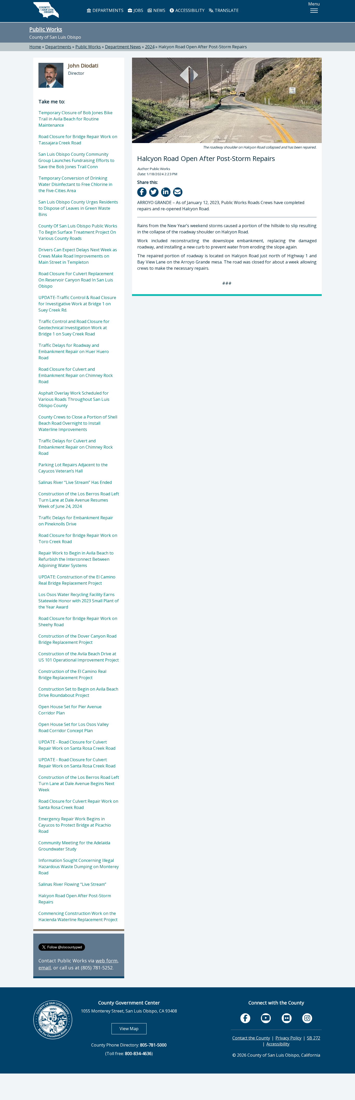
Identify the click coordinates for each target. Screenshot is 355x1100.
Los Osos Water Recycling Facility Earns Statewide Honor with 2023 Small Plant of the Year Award (78, 601)
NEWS (158, 10)
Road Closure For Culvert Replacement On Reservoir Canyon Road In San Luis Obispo (75, 280)
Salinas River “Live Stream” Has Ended (75, 482)
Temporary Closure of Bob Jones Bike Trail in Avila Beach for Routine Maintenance (75, 119)
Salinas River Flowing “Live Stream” (72, 884)
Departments (58, 47)
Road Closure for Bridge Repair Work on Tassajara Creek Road (77, 140)
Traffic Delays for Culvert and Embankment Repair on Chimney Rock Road (75, 447)
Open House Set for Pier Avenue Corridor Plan (70, 710)
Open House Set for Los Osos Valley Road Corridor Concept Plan (73, 727)
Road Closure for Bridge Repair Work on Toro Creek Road (77, 538)
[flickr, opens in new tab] (286, 1018)
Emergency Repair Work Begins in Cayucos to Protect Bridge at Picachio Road (74, 825)
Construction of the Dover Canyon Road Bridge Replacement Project (77, 639)
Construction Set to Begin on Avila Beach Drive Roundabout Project (78, 692)
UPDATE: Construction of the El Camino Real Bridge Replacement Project (76, 580)
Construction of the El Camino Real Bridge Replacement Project (72, 674)
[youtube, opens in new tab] (266, 1018)
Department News (123, 47)
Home (35, 47)
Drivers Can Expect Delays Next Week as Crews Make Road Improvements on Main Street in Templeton (77, 256)
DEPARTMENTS (107, 10)
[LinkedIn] (166, 192)
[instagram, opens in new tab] (307, 1018)
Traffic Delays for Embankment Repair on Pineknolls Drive (75, 521)
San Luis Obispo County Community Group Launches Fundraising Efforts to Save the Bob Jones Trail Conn (76, 160)
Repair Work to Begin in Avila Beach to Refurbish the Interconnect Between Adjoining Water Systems (76, 559)
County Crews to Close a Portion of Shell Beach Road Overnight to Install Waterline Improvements (77, 423)
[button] (313, 11)
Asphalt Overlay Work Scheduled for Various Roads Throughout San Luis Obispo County (73, 399)
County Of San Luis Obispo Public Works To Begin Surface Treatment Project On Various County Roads (77, 232)
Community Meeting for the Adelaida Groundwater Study (74, 846)
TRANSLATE (226, 10)
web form (106, 960)
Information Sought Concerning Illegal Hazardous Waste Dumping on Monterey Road (78, 867)
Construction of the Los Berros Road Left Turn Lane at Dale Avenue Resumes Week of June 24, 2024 (78, 500)
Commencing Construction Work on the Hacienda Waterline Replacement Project (77, 916)
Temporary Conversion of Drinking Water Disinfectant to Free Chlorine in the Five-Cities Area (75, 184)
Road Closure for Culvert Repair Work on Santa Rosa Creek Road (78, 804)
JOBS (138, 10)
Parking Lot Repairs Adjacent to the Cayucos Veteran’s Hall (73, 468)
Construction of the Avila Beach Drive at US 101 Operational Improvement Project (78, 657)
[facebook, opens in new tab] (245, 1018)
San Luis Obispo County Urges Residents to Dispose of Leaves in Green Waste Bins (78, 208)
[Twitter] (154, 192)
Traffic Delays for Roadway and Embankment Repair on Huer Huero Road (73, 351)
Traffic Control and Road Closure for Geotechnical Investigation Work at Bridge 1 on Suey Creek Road (73, 328)
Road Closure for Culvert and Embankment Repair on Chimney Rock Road (75, 375)
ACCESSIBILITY (189, 10)
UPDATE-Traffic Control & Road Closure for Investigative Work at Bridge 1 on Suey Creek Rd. (77, 304)
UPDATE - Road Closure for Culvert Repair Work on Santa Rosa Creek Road (76, 745)
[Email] (178, 192)
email (44, 967)
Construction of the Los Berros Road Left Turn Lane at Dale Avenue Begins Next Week (78, 783)
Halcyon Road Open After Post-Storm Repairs (203, 47)
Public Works (45, 29)
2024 (149, 47)
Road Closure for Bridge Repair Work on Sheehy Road (77, 621)
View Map (133, 1028)
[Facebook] (142, 192)
